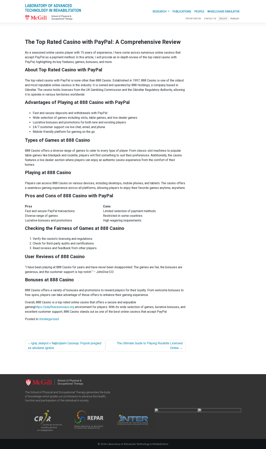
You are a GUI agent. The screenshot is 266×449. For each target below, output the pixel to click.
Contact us (210, 18)
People (199, 11)
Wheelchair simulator (223, 11)
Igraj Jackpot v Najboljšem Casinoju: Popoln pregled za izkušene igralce (64, 345)
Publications (182, 11)
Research (160, 11)
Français (234, 18)
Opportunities (193, 18)
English (223, 18)
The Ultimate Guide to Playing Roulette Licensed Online (150, 345)
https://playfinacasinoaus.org (54, 307)
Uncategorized (49, 319)
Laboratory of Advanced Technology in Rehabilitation (137, 443)
